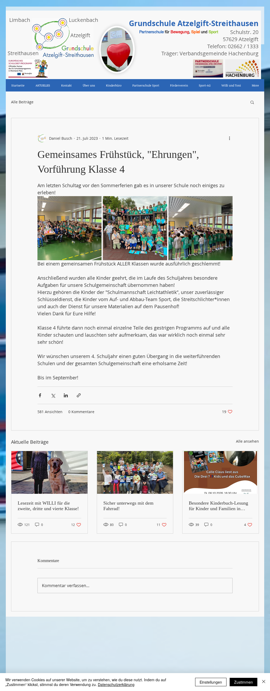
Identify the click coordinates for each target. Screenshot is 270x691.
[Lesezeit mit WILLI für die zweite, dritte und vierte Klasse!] (49, 472)
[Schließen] (264, 682)
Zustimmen (243, 682)
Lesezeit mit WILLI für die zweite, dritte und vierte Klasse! (48, 505)
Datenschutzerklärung (116, 684)
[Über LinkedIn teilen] (65, 395)
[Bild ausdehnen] (69, 228)
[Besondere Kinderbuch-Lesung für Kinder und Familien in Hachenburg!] (220, 472)
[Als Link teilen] (78, 395)
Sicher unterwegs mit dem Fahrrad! (128, 505)
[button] (252, 102)
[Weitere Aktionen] (229, 138)
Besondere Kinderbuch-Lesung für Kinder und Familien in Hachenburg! (218, 505)
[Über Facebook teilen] (39, 395)
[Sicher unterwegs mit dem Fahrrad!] (135, 472)
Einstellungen (211, 682)
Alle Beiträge (22, 101)
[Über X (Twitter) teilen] (52, 395)
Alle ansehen (247, 441)
